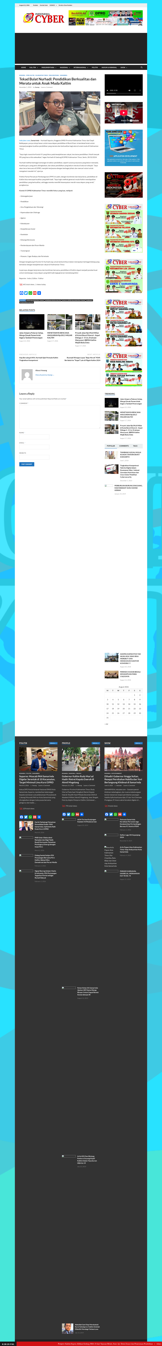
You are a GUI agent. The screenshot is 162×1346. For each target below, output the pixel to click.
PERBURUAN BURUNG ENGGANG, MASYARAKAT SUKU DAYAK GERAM (128, 487)
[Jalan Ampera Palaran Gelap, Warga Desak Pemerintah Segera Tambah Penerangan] (31, 323)
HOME (23, 67)
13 (124, 704)
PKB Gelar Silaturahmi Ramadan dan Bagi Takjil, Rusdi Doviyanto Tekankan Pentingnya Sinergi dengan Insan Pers (45, 842)
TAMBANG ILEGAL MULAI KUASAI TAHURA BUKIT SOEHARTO (130, 454)
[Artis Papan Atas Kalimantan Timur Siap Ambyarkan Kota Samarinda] (111, 847)
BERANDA (22, 75)
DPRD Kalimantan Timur (35, 300)
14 (129, 704)
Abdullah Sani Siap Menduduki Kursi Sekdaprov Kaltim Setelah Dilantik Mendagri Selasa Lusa (87, 1326)
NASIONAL (64, 67)
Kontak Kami (44, 5)
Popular (111, 446)
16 (140, 704)
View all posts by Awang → (44, 375)
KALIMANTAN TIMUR (41, 75)
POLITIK (95, 67)
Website (22, 453)
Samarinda (63, 75)
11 (113, 704)
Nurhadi (89, 300)
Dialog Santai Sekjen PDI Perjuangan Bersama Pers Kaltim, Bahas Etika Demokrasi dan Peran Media (46, 858)
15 (135, 704)
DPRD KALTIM (30, 75)
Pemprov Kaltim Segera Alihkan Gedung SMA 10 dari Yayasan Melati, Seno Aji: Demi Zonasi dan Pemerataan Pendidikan (75, 1343)
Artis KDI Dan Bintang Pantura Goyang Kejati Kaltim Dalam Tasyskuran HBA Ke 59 (87, 1159)
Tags (135, 446)
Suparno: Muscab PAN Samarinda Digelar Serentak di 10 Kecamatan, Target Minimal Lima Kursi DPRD (37, 779)
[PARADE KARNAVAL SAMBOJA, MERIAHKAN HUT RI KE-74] (111, 871)
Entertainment (117, 773)
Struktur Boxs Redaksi (65, 5)
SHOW (123, 67)
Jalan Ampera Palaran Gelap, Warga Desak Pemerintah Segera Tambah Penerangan (31, 335)
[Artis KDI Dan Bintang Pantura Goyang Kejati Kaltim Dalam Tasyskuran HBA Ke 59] (69, 1156)
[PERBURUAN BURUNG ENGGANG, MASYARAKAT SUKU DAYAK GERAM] (109, 486)
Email (22, 443)
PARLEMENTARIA (48, 67)
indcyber (119, 785)
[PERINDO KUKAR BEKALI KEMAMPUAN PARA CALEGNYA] (111, 672)
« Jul (106, 724)
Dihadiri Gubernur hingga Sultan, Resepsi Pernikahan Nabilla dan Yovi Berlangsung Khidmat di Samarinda (123, 779)
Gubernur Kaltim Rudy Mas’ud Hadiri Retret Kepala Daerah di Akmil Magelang (78, 779)
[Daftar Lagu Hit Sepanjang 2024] (111, 835)
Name (22, 433)
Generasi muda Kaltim (53, 300)
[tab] (111, 446)
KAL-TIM (33, 67)
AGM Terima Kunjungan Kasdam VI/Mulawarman (87, 820)
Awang (37, 87)
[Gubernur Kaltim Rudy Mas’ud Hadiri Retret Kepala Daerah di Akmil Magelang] (81, 749)
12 (118, 704)
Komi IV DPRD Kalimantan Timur (73, 300)
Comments (124, 446)
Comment (24, 403)
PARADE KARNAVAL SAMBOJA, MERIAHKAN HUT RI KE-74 (130, 873)
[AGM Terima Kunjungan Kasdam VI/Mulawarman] (69, 820)
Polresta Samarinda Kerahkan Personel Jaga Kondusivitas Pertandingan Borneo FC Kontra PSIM (130, 822)
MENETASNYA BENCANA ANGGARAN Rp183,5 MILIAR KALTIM (59, 335)
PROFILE (78, 773)
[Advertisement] (81, 48)
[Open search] (141, 67)
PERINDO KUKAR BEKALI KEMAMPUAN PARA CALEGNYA (130, 674)
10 (107, 704)
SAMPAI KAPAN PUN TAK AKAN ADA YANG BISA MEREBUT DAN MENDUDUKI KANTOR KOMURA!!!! (130, 658)
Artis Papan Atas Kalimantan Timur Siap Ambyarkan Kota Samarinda (131, 849)
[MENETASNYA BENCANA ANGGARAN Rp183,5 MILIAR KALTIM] (59, 323)
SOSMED (52, 5)
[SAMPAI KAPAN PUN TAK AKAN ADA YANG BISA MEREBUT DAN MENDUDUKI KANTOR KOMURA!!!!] (111, 654)
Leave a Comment (47, 87)
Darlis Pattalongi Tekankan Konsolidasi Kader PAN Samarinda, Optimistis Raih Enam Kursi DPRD (45, 825)
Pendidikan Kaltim (26, 302)
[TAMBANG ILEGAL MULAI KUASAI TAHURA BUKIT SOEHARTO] (111, 452)
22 (135, 709)
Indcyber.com (24, 140)
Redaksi (35, 5)
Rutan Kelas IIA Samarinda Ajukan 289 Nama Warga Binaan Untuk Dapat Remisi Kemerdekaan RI (88, 991)
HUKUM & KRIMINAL (109, 67)
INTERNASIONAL (80, 67)
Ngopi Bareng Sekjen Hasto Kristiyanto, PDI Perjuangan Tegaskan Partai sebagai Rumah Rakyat (46, 874)
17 (107, 709)
